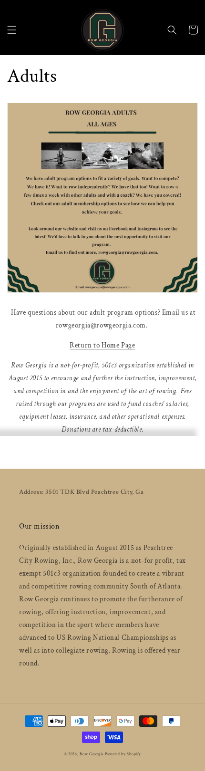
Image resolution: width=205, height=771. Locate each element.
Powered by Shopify (123, 754)
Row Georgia (92, 754)
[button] (11, 29)
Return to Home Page (102, 345)
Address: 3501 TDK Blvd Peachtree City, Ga (81, 492)
